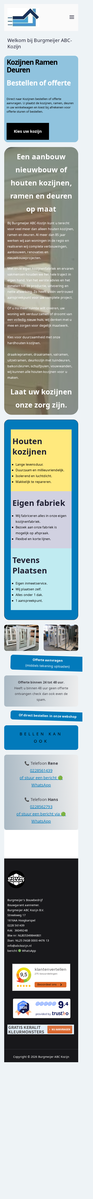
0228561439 (41, 770)
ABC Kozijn (61, 1057)
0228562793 (41, 806)
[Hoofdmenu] (72, 17)
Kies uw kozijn (28, 131)
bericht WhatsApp (21, 951)
